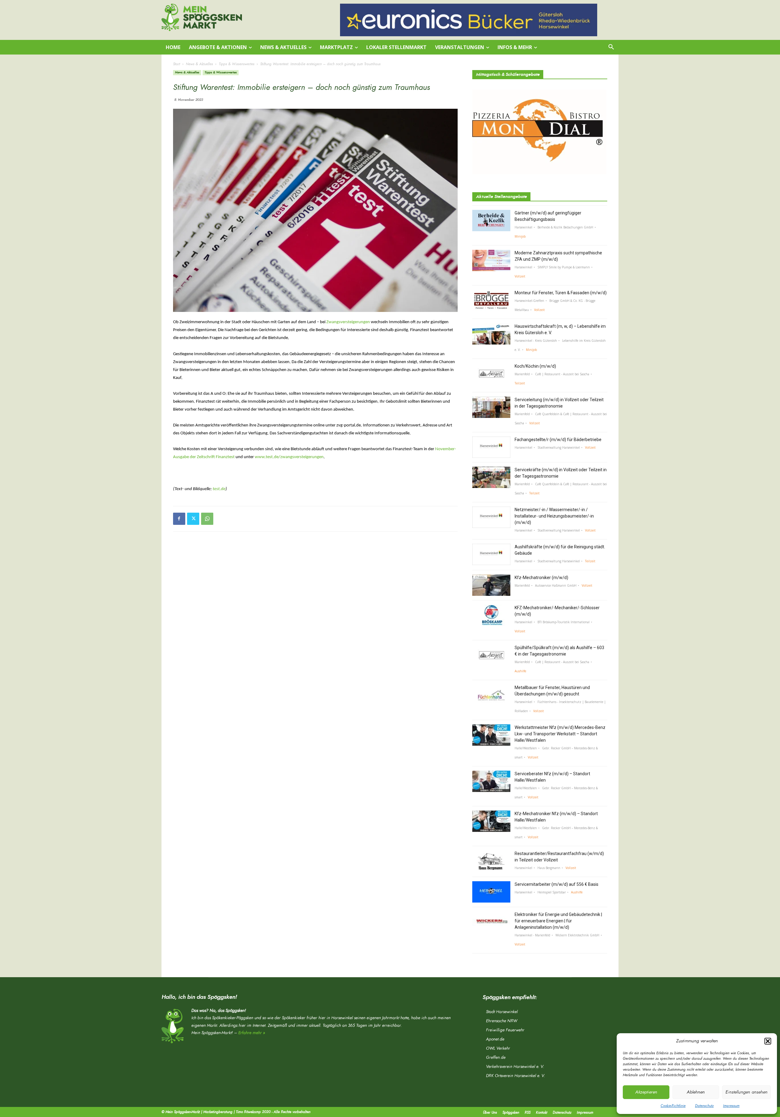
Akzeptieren (646, 1092)
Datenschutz (704, 1105)
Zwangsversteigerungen (348, 322)
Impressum (731, 1105)
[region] (469, 20)
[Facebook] (179, 519)
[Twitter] (193, 519)
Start (176, 64)
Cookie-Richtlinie (673, 1105)
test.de (219, 489)
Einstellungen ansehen (746, 1092)
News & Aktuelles (199, 64)
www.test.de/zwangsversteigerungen (289, 457)
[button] (768, 1041)
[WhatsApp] (207, 519)
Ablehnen (696, 1092)
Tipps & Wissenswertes (236, 64)
